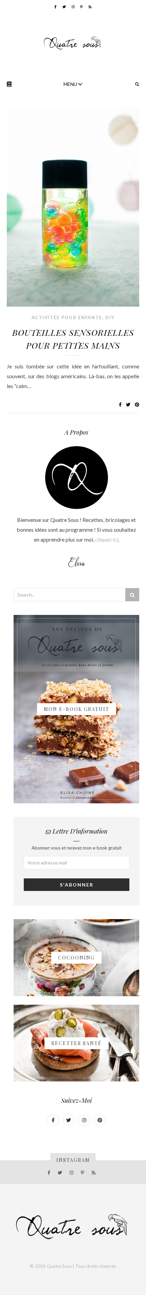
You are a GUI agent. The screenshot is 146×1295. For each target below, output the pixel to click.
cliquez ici (106, 539)
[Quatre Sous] (73, 43)
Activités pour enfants (67, 317)
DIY (109, 317)
